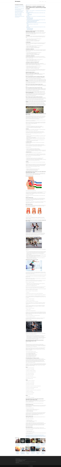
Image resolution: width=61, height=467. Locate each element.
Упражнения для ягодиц (30, 436)
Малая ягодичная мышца (30, 29)
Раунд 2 (28, 25)
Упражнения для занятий (35, 436)
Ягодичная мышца (36, 435)
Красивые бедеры (40, 436)
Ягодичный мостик (32, 435)
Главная (40, 1)
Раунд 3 (28, 26)
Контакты (17, 460)
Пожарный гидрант (28, 435)
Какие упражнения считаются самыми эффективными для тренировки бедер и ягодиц (35, 12)
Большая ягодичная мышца (30, 17)
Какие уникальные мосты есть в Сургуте (19, 5)
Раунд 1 (28, 24)
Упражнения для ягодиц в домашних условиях (32, 21)
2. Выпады (28, 13)
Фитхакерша (17, 1)
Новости (43, 1)
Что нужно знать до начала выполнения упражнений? (33, 20)
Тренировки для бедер (41, 435)
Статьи (45, 1)
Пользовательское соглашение (21, 460)
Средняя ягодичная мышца (30, 18)
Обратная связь (17, 462)
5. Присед (28, 15)
